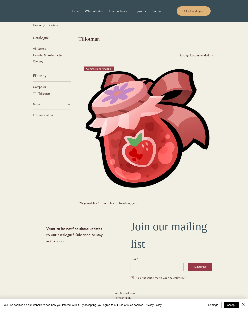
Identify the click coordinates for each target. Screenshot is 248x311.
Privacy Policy (123, 297)
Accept (231, 305)
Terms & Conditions (123, 293)
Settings (213, 305)
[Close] (243, 305)
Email (134, 259)
